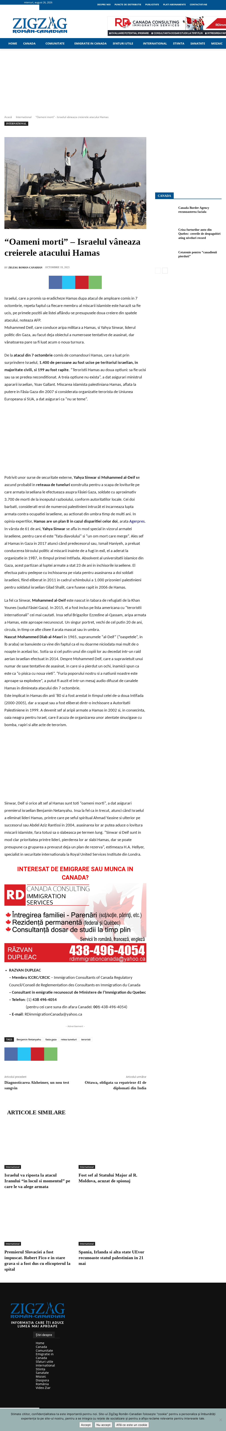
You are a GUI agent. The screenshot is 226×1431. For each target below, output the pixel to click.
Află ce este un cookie (131, 1425)
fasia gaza (50, 1039)
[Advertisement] (75, 440)
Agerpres (137, 522)
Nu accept (103, 1425)
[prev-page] (158, 270)
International (24, 117)
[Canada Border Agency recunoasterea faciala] (165, 212)
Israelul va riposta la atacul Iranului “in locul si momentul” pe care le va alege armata (37, 1181)
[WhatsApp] (95, 282)
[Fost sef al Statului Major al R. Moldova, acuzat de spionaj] (112, 1145)
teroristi (85, 1039)
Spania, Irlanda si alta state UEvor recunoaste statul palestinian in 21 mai (111, 1257)
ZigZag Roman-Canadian (25, 267)
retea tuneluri (69, 1039)
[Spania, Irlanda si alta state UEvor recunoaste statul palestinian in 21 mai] (112, 1222)
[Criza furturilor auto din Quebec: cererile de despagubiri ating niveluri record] (165, 234)
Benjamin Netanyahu (29, 1039)
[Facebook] (55, 282)
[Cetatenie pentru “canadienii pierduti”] (165, 256)
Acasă (8, 117)
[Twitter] (68, 282)
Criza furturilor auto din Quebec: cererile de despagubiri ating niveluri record (199, 233)
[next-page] (165, 270)
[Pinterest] (82, 282)
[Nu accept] (220, 1419)
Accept (86, 1425)
